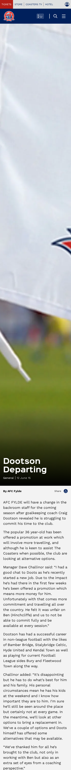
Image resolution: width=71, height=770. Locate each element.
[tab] (6, 4)
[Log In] (67, 4)
